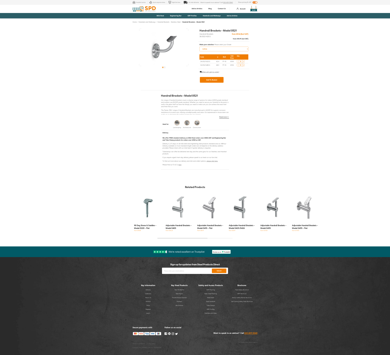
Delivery (148, 290)
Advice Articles (232, 16)
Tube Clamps (211, 305)
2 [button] (164, 67)
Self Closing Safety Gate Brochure (242, 301)
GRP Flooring (210, 290)
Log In (148, 313)
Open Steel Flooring (210, 293)
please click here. (212, 161)
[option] (163, 47)
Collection (148, 293)
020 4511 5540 (228, 2)
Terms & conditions (139, 343)
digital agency (253, 342)
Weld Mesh (210, 297)
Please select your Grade (215, 44)
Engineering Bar (175, 16)
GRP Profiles (192, 16)
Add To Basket (211, 80)
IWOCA (148, 301)
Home (135, 22)
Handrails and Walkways (212, 16)
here (179, 165)
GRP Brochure (241, 293)
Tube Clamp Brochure (242, 290)
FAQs (148, 305)
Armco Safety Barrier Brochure (242, 297)
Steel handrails (210, 301)
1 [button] (163, 67)
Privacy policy (151, 343)
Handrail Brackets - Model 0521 (193, 22)
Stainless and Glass (211, 313)
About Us (148, 297)
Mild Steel (160, 16)
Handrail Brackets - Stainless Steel (168, 22)
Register (148, 309)
